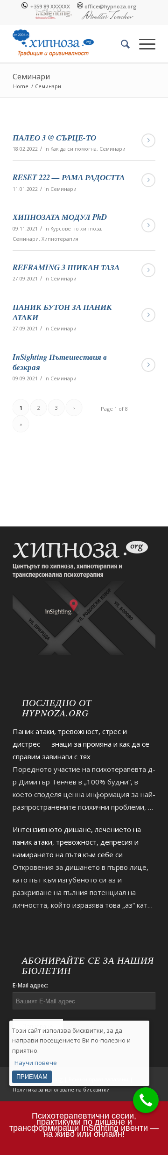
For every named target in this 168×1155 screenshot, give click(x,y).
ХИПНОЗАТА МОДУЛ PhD (60, 216)
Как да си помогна (73, 149)
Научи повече (35, 1062)
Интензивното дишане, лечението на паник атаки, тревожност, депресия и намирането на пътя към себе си (77, 842)
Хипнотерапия (60, 239)
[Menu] (142, 44)
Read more (148, 140)
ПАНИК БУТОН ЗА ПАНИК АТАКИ (62, 311)
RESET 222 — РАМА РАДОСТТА (69, 177)
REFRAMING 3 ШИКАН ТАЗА (66, 267)
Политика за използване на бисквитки (61, 1089)
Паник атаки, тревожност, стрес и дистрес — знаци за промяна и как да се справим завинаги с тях (81, 744)
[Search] (121, 44)
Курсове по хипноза (75, 228)
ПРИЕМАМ (32, 1076)
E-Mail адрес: (30, 985)
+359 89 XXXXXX (49, 6)
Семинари (31, 76)
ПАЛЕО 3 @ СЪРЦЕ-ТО (54, 137)
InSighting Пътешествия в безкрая (60, 361)
